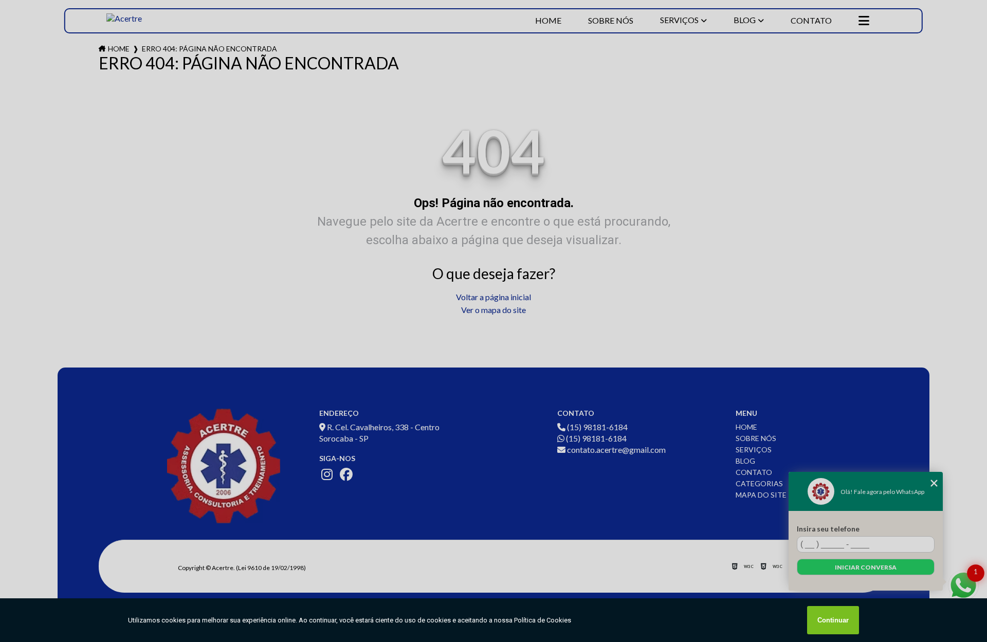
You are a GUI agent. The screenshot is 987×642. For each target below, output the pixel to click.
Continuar (833, 620)
